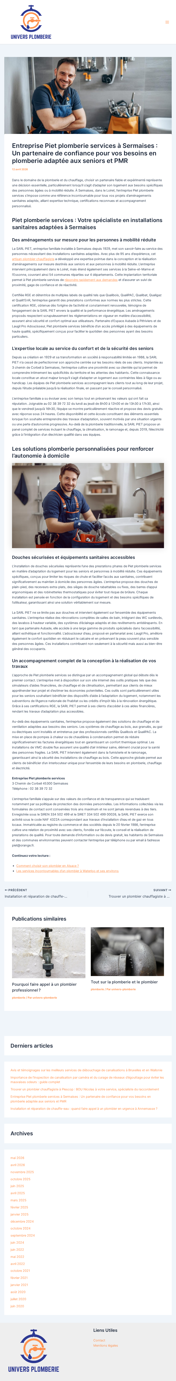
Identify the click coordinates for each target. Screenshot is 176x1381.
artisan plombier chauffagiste (33, 259)
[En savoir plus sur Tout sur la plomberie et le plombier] (127, 951)
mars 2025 (18, 1200)
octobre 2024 (20, 1228)
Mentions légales (105, 1345)
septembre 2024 (23, 1235)
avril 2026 (18, 1165)
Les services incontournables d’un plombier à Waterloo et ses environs (67, 871)
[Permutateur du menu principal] (167, 22)
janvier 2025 (20, 1214)
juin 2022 (17, 1250)
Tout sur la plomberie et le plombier (124, 981)
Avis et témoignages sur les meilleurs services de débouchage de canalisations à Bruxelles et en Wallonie (86, 1070)
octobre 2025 (20, 1179)
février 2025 (19, 1207)
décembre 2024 (22, 1221)
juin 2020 (17, 1306)
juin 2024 (17, 1243)
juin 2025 (17, 1186)
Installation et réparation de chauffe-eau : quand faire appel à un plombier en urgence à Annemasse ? (84, 1109)
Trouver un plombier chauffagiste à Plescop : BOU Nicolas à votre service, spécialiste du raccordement (85, 1089)
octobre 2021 (20, 1271)
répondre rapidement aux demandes (91, 280)
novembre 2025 (22, 1172)
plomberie (18, 997)
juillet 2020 (18, 1299)
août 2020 (18, 1292)
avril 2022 (18, 1264)
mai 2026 (17, 1158)
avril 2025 (18, 1193)
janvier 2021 (19, 1285)
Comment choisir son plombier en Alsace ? (47, 866)
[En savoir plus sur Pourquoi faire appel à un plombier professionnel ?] (48, 952)
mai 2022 (17, 1257)
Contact (99, 1340)
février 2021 (19, 1278)
